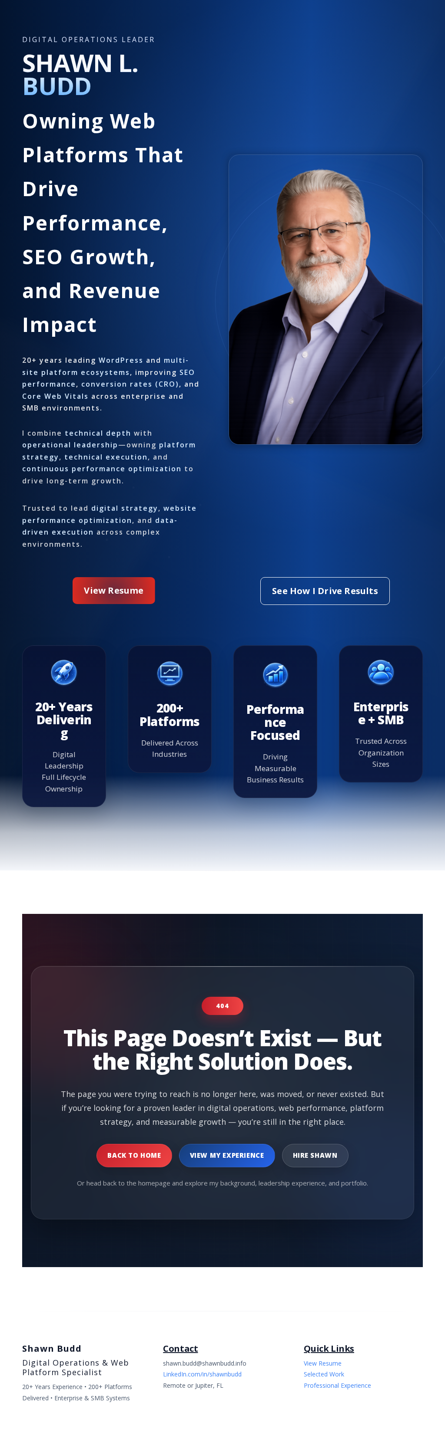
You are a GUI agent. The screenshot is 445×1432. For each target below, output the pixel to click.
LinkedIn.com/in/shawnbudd (202, 1374)
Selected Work (324, 1374)
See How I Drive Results (325, 591)
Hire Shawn (315, 1155)
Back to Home (134, 1155)
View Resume (113, 590)
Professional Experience (337, 1385)
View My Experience (227, 1155)
